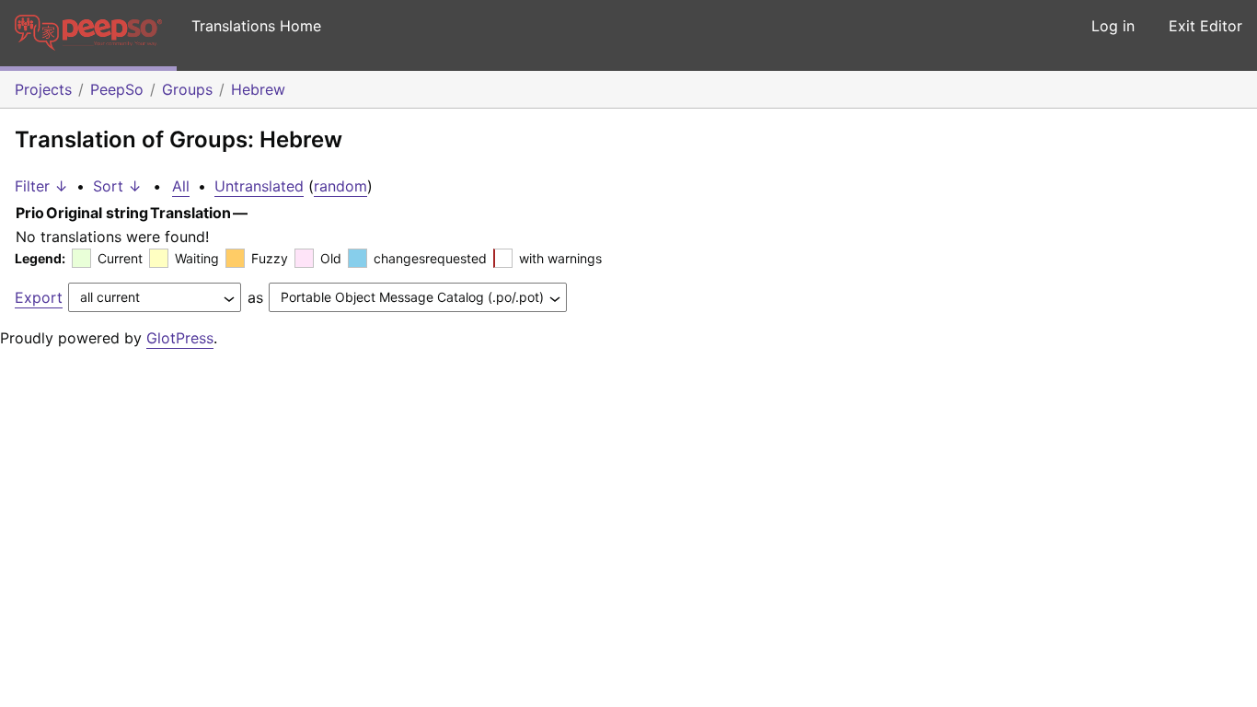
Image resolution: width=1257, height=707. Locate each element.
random (340, 186)
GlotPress (179, 338)
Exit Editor (1205, 26)
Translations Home (256, 26)
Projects (43, 89)
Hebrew (258, 89)
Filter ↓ (41, 186)
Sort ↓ (117, 186)
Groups (187, 89)
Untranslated (259, 186)
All (181, 186)
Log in (1113, 26)
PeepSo (117, 89)
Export (39, 297)
